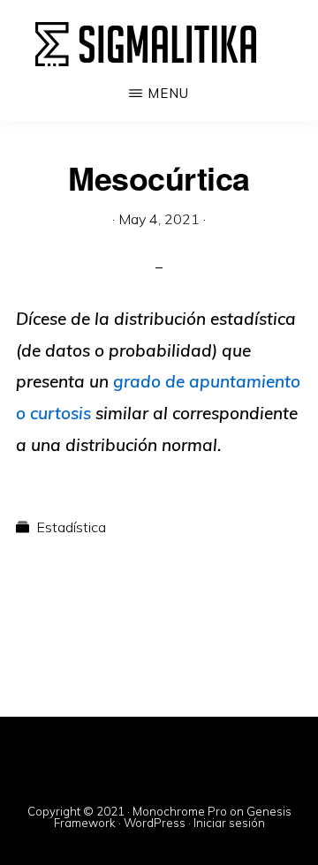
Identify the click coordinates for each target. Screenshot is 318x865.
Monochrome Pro (179, 811)
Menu (168, 93)
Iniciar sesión (229, 823)
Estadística (71, 527)
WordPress (155, 823)
